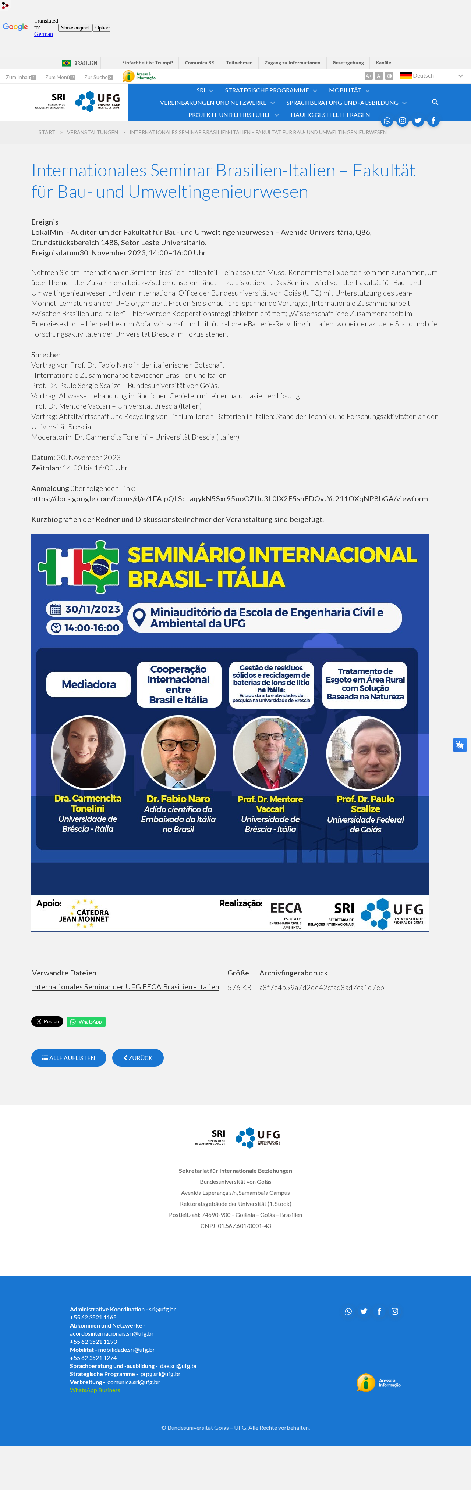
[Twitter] (418, 120)
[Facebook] (433, 120)
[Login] (5, 6)
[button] (201, 90)
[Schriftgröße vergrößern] (369, 76)
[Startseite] (49, 107)
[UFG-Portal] (97, 109)
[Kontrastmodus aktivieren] (389, 76)
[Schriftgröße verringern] (379, 76)
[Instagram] (402, 120)
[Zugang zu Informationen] (139, 76)
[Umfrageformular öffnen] (435, 102)
